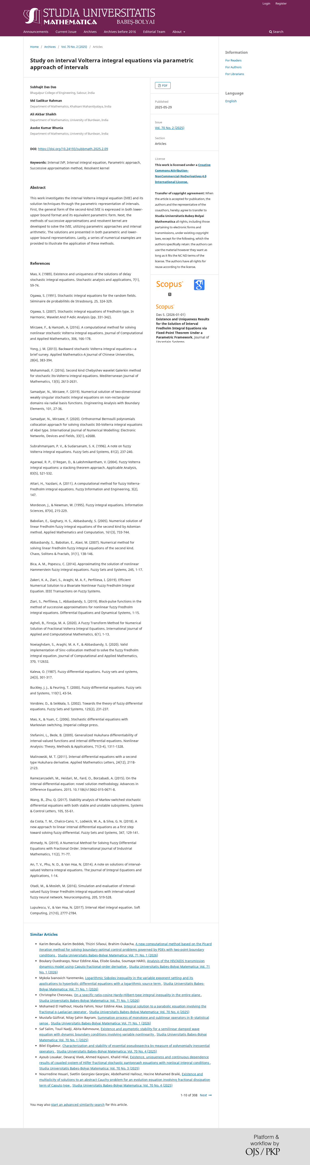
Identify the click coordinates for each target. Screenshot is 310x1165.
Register (281, 3)
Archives (90, 31)
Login (266, 3)
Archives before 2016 (120, 31)
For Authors (233, 67)
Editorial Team (154, 31)
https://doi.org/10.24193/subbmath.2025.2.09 (73, 149)
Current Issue (66, 31)
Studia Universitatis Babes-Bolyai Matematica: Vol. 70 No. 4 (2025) (139, 1012)
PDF (164, 85)
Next (203, 1095)
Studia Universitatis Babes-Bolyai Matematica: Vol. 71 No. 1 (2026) (108, 955)
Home (34, 47)
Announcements (35, 31)
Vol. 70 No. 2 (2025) (74, 47)
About (177, 31)
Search (277, 31)
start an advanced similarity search (78, 1104)
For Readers (233, 60)
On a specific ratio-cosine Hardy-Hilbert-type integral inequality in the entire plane (137, 995)
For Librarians (234, 74)
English (231, 101)
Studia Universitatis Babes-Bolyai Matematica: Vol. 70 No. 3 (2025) (89, 1068)
